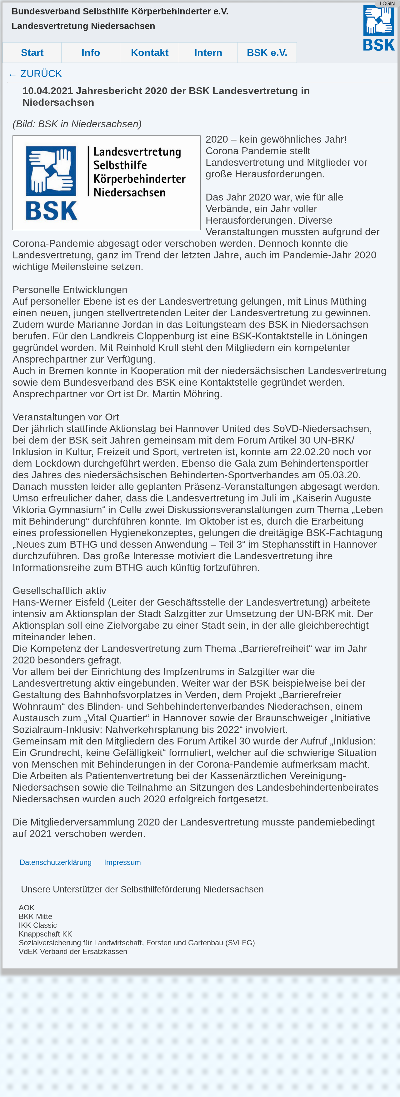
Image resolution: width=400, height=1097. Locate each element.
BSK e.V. (267, 52)
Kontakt (150, 52)
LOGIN (387, 3)
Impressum (122, 862)
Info (91, 52)
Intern (208, 52)
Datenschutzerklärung (56, 862)
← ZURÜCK (35, 73)
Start (32, 52)
